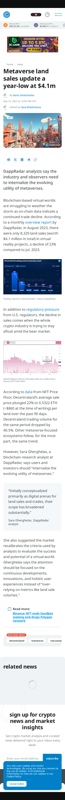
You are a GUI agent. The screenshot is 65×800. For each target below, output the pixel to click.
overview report (38, 222)
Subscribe (52, 758)
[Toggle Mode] (47, 14)
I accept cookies (16, 783)
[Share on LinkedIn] (22, 159)
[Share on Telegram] (28, 159)
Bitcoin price (16, 25)
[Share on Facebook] (8, 159)
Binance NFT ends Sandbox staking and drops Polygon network (33, 617)
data (28, 391)
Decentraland (16, 640)
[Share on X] (15, 159)
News (20, 64)
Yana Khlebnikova (31, 107)
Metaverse (37, 640)
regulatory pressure (42, 309)
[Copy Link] (35, 159)
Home (10, 64)
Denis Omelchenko (23, 95)
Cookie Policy (14, 776)
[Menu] (58, 14)
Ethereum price (46, 25)
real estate (56, 640)
